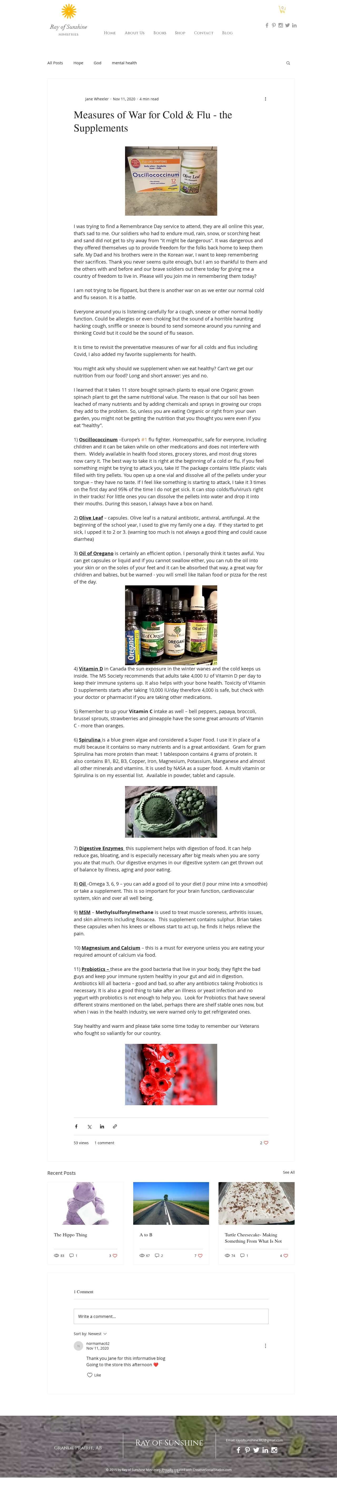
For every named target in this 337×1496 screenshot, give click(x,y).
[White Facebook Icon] (238, 1450)
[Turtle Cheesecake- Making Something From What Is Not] (257, 1203)
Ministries (68, 34)
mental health (124, 62)
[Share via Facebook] (76, 1126)
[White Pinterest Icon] (247, 1450)
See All (289, 1172)
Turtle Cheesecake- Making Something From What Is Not (253, 1237)
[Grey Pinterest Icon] (274, 25)
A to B (146, 1234)
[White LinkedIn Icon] (265, 1450)
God (97, 62)
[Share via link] (114, 1126)
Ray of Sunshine (169, 1443)
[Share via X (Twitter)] (89, 1126)
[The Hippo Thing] (86, 1203)
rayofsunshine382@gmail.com (259, 1440)
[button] (283, 9)
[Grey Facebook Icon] (267, 25)
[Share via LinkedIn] (102, 1126)
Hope (78, 62)
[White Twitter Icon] (256, 1450)
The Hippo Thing (70, 1234)
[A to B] (171, 1203)
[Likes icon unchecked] (89, 1375)
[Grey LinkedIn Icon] (294, 25)
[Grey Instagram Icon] (280, 25)
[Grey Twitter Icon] (287, 25)
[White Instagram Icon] (274, 1450)
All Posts (55, 62)
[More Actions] (265, 1346)
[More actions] (265, 99)
